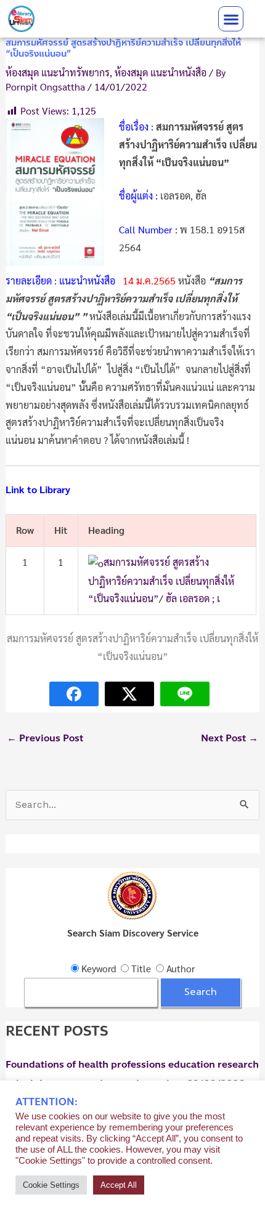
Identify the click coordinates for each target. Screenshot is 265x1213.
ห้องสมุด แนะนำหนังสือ (160, 72)
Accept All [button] (118, 1185)
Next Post (229, 738)
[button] (230, 18)
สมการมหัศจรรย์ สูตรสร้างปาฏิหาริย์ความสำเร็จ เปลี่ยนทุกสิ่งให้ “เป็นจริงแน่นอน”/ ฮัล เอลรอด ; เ (161, 580)
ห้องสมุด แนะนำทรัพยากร (58, 72)
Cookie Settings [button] (51, 1185)
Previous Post (45, 738)
